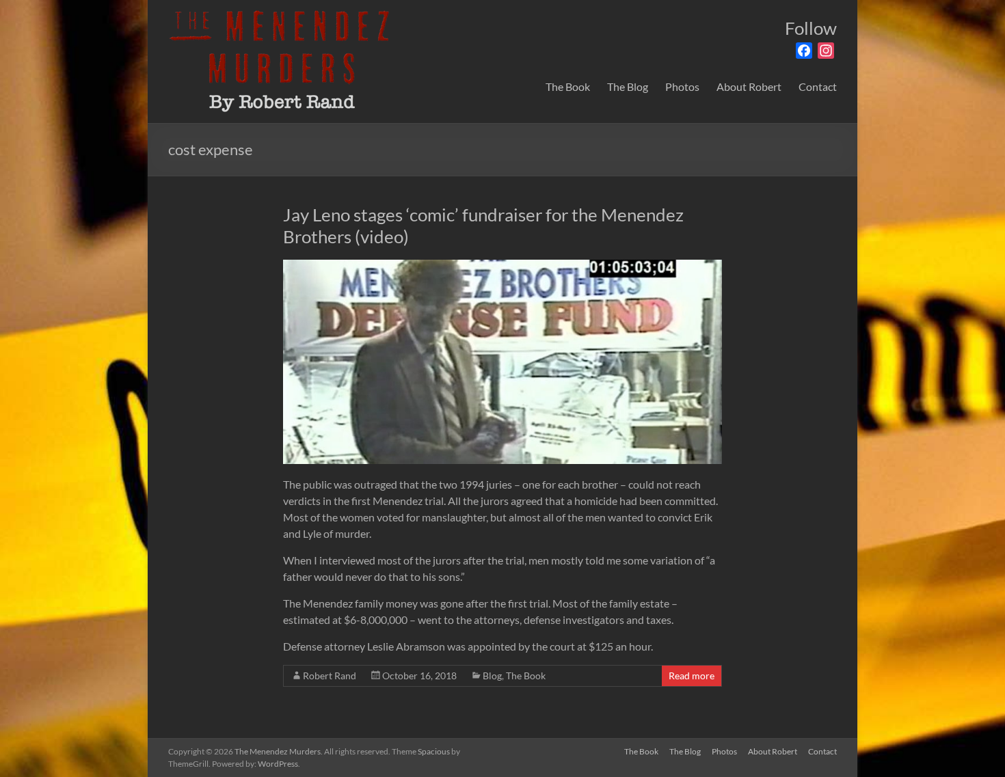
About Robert (748, 86)
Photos (682, 86)
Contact (818, 86)
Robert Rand (329, 675)
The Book (568, 86)
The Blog (627, 86)
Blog (492, 675)
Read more (691, 675)
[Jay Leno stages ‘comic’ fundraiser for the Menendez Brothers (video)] (502, 266)
